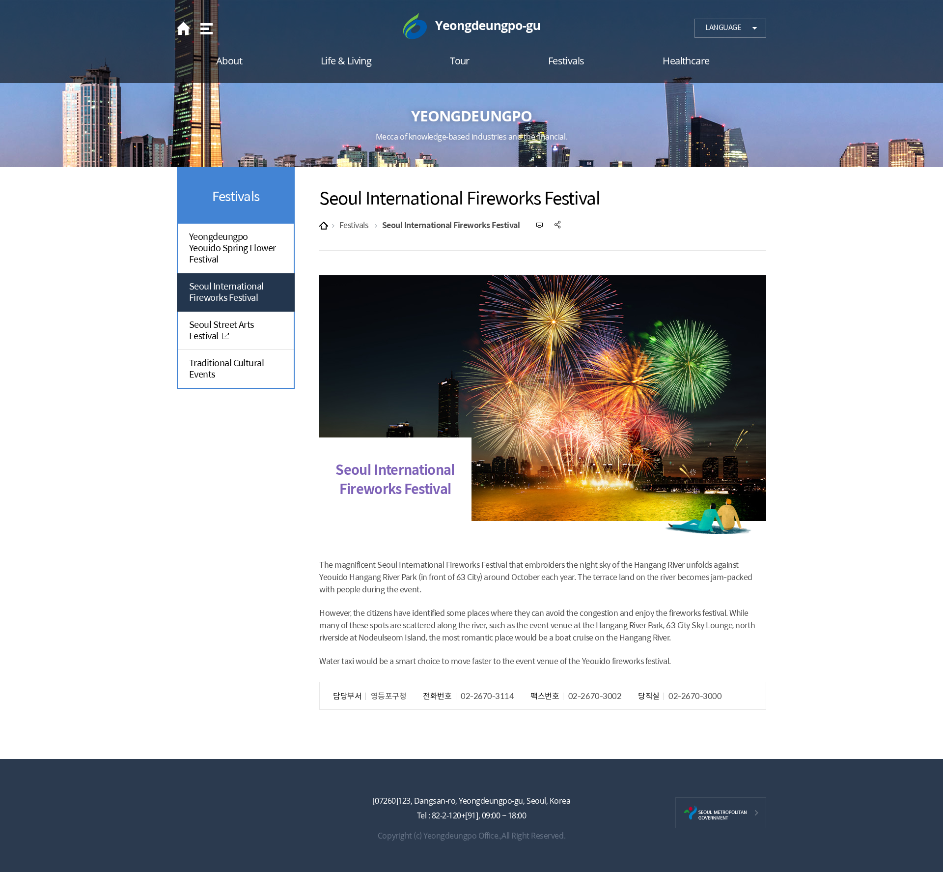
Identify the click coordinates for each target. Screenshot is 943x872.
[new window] (720, 812)
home (186, 28)
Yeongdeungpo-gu (471, 26)
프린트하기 (540, 225)
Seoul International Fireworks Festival (451, 225)
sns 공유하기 (558, 225)
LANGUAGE (723, 27)
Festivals (353, 225)
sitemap (205, 28)
